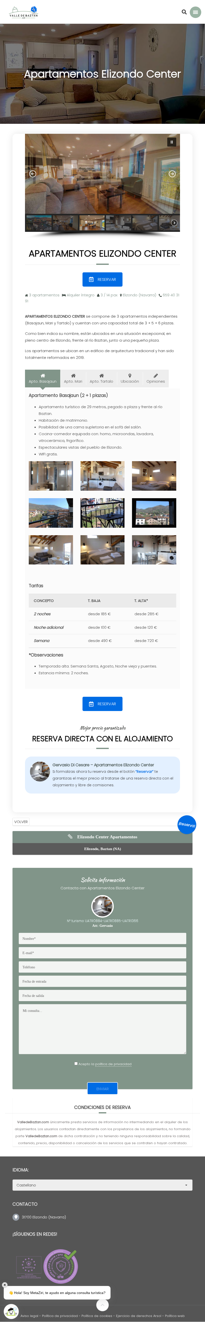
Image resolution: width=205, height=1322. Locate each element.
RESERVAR (107, 279)
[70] (102, 513)
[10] (102, 476)
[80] (51, 513)
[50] (102, 550)
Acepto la (105, 1064)
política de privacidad (113, 1064)
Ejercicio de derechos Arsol (139, 1315)
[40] (154, 476)
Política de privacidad (60, 1315)
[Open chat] (11, 1311)
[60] (51, 476)
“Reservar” (145, 771)
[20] (154, 550)
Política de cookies (97, 1315)
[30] (51, 550)
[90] (154, 513)
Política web (175, 1315)
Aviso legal (29, 1315)
